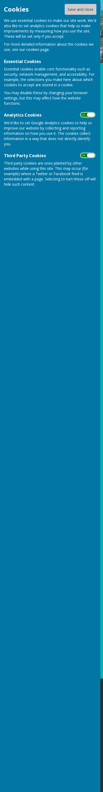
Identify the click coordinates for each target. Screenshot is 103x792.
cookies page (37, 49)
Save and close (80, 9)
